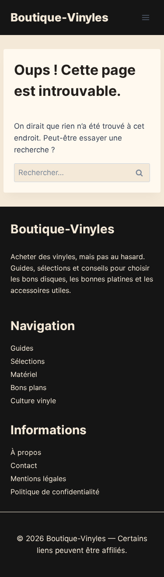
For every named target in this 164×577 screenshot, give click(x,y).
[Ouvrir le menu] (145, 17)
